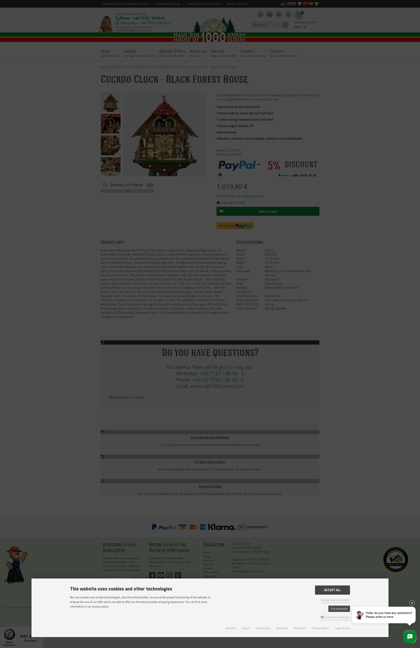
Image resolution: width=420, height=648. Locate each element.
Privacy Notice (320, 628)
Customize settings (337, 617)
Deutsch (231, 628)
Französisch (263, 628)
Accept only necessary (335, 600)
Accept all (332, 590)
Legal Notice (342, 628)
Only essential (339, 609)
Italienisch (299, 628)
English (245, 628)
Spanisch (282, 628)
